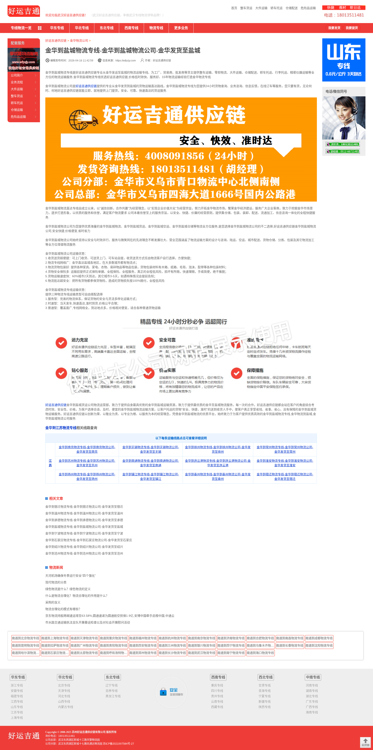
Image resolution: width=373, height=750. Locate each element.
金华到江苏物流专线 (60, 428)
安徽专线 (17, 690)
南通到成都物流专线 (319, 638)
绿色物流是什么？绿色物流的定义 (68, 589)
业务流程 (17, 82)
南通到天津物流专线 (84, 638)
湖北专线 (312, 696)
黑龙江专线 (113, 696)
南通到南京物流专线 (201, 638)
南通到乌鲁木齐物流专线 (261, 645)
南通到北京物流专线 (25, 638)
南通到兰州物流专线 (172, 645)
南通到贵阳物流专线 (113, 645)
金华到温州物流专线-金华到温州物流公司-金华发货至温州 (84, 513)
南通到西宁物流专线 (231, 645)
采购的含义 (52, 602)
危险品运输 (308, 8)
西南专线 (131, 28)
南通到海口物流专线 (260, 652)
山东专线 (17, 707)
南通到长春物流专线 (289, 645)
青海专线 (265, 690)
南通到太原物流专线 (84, 652)
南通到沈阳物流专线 (319, 645)
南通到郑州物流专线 (142, 652)
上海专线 (17, 717)
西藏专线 (217, 707)
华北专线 (82, 28)
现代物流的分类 (55, 582)
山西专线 (64, 701)
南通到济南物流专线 (231, 638)
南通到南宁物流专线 (231, 652)
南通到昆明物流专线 (25, 645)
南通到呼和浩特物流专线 (114, 652)
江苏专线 (17, 712)
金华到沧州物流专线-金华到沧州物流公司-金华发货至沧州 (84, 553)
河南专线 (312, 685)
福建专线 (17, 696)
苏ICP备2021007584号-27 (118, 743)
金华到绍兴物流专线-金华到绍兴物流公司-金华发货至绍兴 (84, 546)
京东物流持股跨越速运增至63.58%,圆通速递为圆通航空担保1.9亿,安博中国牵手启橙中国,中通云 (109, 615)
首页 (234, 8)
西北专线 (266, 677)
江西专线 (17, 701)
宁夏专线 (265, 696)
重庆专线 (217, 685)
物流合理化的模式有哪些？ (63, 609)
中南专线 (313, 677)
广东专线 (312, 701)
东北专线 (107, 28)
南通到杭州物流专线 (172, 638)
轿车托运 (276, 8)
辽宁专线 (112, 685)
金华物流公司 (79, 40)
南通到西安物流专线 (142, 645)
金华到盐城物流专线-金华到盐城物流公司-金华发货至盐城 (84, 526)
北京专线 (64, 685)
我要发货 (334, 28)
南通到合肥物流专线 (260, 638)
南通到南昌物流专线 (289, 638)
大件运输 (261, 8)
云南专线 (217, 701)
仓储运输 (17, 109)
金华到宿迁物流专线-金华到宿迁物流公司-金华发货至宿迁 (84, 506)
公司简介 (17, 75)
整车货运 (246, 8)
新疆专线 (265, 701)
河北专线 (64, 696)
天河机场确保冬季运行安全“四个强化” (70, 575)
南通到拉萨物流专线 (54, 645)
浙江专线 (17, 685)
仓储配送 (292, 8)
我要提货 (352, 28)
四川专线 (217, 690)
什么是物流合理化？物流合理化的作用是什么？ (77, 595)
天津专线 (64, 690)
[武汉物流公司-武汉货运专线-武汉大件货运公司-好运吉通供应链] (24, 11)
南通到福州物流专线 (142, 638)
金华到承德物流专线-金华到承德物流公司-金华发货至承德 (84, 520)
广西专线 (312, 707)
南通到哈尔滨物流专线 (26, 652)
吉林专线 (112, 690)
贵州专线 (217, 696)
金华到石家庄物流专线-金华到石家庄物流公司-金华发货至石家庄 (88, 540)
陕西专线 (265, 707)
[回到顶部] (365, 742)
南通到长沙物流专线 (172, 652)
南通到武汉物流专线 (201, 652)
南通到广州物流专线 (84, 645)
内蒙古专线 (65, 707)
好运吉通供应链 (55, 40)
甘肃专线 (265, 685)
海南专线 (312, 712)
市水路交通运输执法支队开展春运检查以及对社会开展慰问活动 (87, 622)
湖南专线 (312, 690)
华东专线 (57, 28)
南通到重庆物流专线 (113, 638)
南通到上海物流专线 (54, 638)
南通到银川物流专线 (201, 645)
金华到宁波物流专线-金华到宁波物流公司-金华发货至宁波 (84, 533)
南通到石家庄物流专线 (55, 652)
